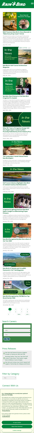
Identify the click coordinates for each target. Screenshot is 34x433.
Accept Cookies (17, 422)
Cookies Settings (17, 430)
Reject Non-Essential (17, 426)
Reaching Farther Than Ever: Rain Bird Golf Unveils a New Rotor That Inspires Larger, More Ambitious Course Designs (16, 358)
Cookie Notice (6, 416)
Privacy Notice (8, 393)
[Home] (15, 4)
